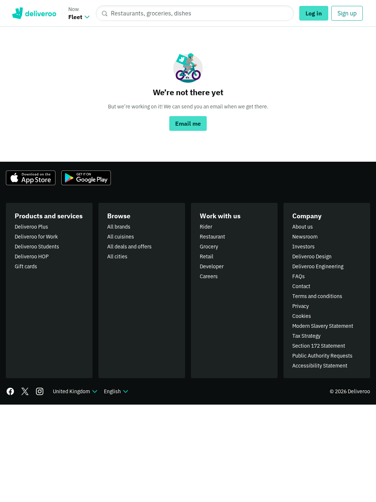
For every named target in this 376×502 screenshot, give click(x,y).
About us (302, 226)
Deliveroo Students (37, 246)
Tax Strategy (306, 336)
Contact (301, 286)
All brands (118, 226)
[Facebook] (10, 391)
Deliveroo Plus (31, 226)
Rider (206, 226)
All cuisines (120, 236)
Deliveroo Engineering (317, 266)
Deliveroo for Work (36, 236)
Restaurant (212, 236)
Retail (206, 256)
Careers (209, 276)
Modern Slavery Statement (322, 326)
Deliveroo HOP (31, 256)
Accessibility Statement (319, 365)
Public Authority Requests (322, 355)
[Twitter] (25, 391)
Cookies (301, 316)
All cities (117, 256)
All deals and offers (129, 246)
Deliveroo (34, 13)
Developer (212, 266)
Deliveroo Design (312, 256)
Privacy (300, 306)
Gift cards (26, 266)
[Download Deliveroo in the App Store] (30, 178)
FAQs (298, 276)
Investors (303, 246)
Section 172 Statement (318, 346)
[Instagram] (39, 391)
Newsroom (305, 236)
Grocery (209, 246)
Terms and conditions (317, 296)
